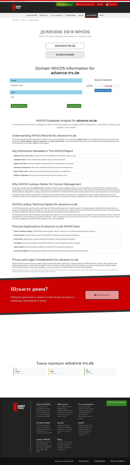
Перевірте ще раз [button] (19, 106)
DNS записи (44, 15)
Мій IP (101, 15)
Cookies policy (99, 461)
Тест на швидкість (57, 15)
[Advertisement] (65, 337)
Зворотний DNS (31, 15)
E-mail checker (71, 15)
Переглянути (103, 294)
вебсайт (81, 15)
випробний (66, 54)
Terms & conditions (117, 461)
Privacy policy (84, 461)
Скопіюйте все (74, 106)
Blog (101, 4)
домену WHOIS (92, 15)
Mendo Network (116, 404)
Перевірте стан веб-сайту (103, 90)
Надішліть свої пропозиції (86, 4)
